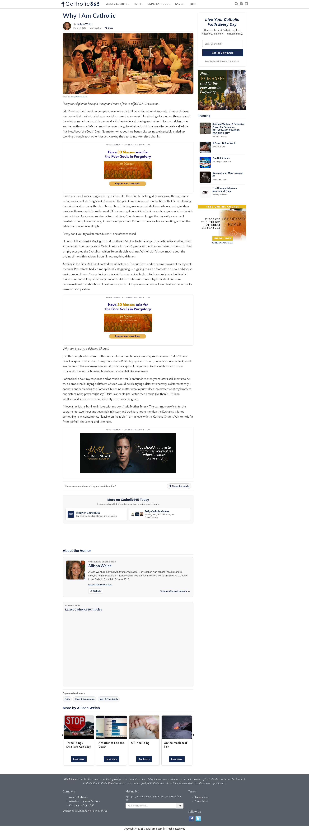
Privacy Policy (201, 801)
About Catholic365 (78, 797)
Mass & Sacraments (84, 699)
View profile (95, 28)
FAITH (137, 4)
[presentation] (63, 735)
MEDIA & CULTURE (116, 4)
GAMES (179, 4)
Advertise (74, 801)
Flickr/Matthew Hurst (78, 97)
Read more (78, 759)
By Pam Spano (218, 147)
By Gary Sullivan (219, 194)
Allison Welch (84, 24)
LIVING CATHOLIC (158, 4)
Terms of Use (201, 797)
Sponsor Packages (91, 801)
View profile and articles (175, 591)
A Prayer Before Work (224, 143)
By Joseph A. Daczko (221, 161)
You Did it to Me (221, 158)
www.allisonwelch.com (100, 584)
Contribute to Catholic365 (81, 805)
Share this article (180, 486)
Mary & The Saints (109, 699)
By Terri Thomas (219, 137)
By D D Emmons (219, 179)
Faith (67, 699)
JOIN (193, 4)
